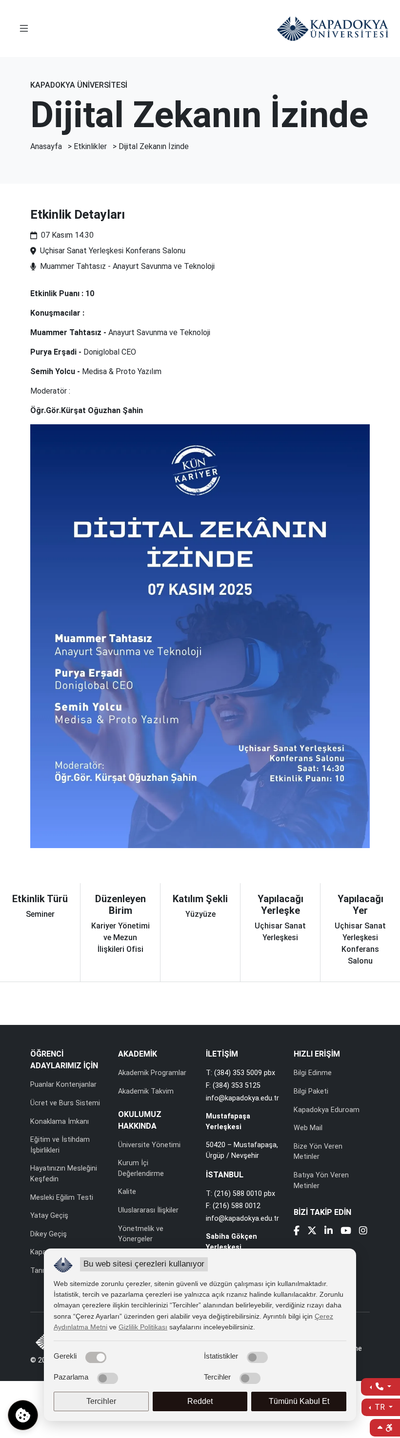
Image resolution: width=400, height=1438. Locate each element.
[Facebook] (297, 1231)
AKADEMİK (137, 1054)
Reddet (200, 1401)
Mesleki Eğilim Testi (61, 1197)
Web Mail (308, 1128)
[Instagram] (363, 1231)
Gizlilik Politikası (143, 1327)
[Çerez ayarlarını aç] (23, 1415)
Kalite (127, 1192)
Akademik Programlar (152, 1073)
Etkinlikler (90, 146)
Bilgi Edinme (313, 1073)
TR (380, 1407)
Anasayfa (46, 146)
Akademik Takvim (146, 1091)
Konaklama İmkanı (59, 1121)
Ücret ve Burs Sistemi (65, 1103)
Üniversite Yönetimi (149, 1145)
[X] (312, 1231)
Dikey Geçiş (48, 1234)
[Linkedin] (328, 1231)
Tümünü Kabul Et (299, 1401)
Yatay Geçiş (49, 1215)
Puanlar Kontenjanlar (63, 1084)
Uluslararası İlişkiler (148, 1210)
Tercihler (101, 1401)
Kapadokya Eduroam (327, 1110)
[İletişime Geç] (380, 1387)
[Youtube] (345, 1231)
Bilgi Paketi (311, 1091)
